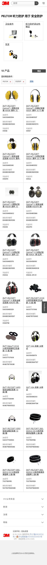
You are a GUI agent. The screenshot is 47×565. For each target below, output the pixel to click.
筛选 (39, 71)
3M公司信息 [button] (9, 499)
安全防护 (18, 81)
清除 (31, 82)
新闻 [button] (5, 507)
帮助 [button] (5, 522)
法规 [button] (5, 515)
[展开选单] (43, 3)
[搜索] (37, 3)
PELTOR (5, 81)
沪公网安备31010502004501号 (30, 537)
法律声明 (16, 531)
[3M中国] (5, 3)
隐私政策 (24, 531)
